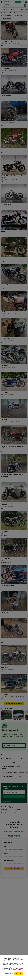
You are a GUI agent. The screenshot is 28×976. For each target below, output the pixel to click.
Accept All (18, 973)
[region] (14, 965)
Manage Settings (9, 973)
